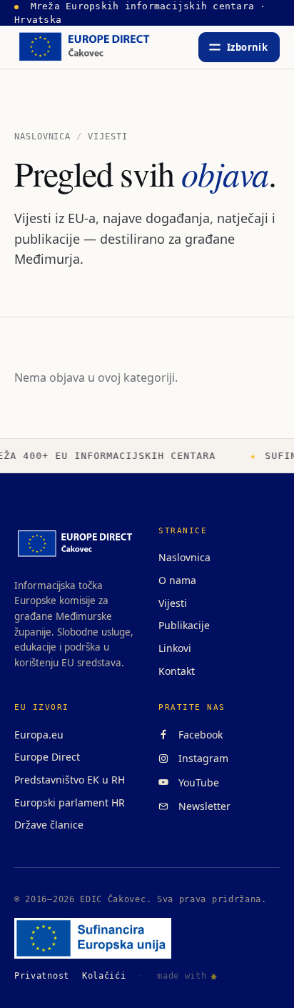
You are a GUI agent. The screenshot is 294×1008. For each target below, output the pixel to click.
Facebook (198, 734)
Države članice (48, 824)
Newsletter (201, 806)
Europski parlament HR (69, 802)
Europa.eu (39, 734)
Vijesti (172, 603)
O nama (177, 580)
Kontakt (176, 671)
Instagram (200, 758)
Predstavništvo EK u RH (69, 779)
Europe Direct (47, 757)
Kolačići (104, 976)
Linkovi (174, 648)
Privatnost (41, 976)
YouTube (196, 782)
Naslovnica (42, 137)
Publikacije (184, 625)
